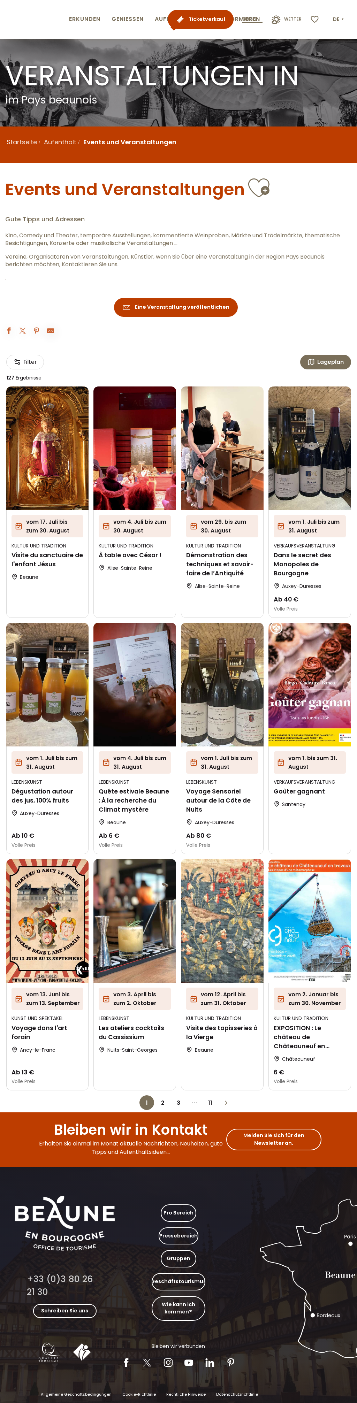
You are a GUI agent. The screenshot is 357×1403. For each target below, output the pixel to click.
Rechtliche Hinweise (186, 1394)
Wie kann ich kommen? (178, 1308)
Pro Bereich (178, 1212)
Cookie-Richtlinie (139, 1394)
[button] (339, 19)
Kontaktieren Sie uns (89, 264)
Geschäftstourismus (178, 1281)
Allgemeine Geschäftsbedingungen (76, 1394)
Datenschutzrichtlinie (237, 1394)
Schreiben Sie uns (64, 1310)
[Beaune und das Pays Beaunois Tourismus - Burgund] (33, 19)
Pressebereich (178, 1235)
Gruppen (178, 1258)
